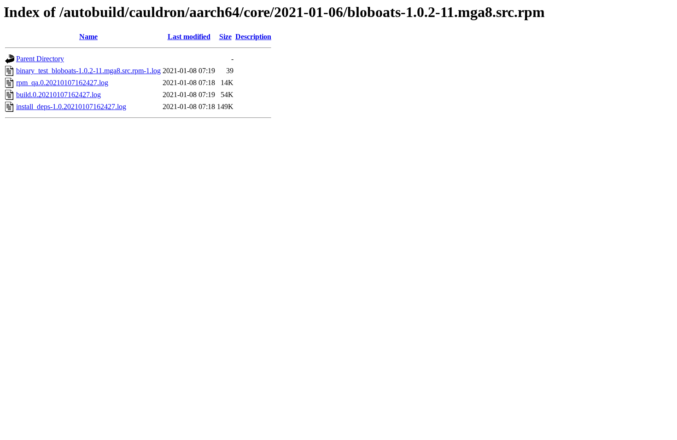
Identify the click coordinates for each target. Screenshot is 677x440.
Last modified (189, 37)
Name (88, 37)
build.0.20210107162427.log (58, 94)
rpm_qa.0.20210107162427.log (62, 83)
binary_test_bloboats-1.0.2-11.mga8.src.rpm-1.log (88, 71)
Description (253, 37)
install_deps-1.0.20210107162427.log (71, 106)
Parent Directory (40, 59)
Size (225, 37)
